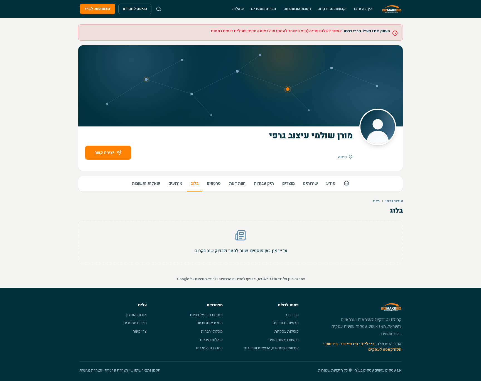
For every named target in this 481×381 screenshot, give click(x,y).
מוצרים (288, 183)
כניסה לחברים (135, 9)
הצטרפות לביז (97, 9)
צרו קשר (140, 331)
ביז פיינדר (349, 344)
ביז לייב (368, 344)
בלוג (194, 183)
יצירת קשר (104, 153)
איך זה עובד (363, 9)
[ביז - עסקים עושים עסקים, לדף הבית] (391, 8)
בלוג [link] (376, 201)
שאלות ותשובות (146, 183)
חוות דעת (237, 183)
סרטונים (214, 183)
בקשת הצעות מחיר (284, 340)
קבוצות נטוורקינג (332, 9)
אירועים (175, 183)
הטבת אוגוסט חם (297, 9)
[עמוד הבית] (346, 184)
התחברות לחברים (209, 348)
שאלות (238, 9)
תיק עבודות (264, 183)
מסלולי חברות (212, 331)
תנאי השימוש (205, 279)
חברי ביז (292, 315)
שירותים (310, 183)
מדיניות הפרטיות (231, 279)
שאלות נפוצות (211, 340)
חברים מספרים (263, 9)
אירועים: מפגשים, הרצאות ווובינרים (271, 348)
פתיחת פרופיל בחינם (206, 315)
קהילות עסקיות (286, 331)
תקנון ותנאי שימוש (145, 370)
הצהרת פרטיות (116, 370)
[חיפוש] (158, 8)
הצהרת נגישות (91, 370)
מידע (330, 183)
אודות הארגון (136, 315)
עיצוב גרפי (394, 201)
